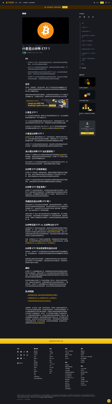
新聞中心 (36, 358)
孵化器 (66, 356)
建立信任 (36, 365)
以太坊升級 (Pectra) (69, 377)
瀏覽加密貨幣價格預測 (69, 372)
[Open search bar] (94, 2)
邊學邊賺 (67, 364)
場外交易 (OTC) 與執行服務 (86, 356)
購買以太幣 (67, 386)
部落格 (35, 367)
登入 (98, 2)
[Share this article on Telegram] (88, 17)
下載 (35, 374)
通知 (35, 373)
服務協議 (36, 362)
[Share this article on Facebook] (84, 17)
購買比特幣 (67, 379)
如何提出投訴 (83, 385)
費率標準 (82, 374)
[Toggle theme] (109, 2)
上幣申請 (67, 352)
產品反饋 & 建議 (84, 372)
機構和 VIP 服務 (68, 354)
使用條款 (35, 323)
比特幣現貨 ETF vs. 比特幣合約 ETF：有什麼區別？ (40, 243)
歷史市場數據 (83, 358)
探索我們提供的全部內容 (55, 341)
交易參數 (82, 379)
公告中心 (36, 354)
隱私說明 (36, 363)
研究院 (51, 371)
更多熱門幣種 (68, 388)
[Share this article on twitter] (80, 17)
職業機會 (36, 352)
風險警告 (42, 323)
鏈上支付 (67, 358)
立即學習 (65, 7)
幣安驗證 (82, 377)
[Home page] (10, 3)
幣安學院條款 (50, 397)
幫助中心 (82, 370)
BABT (51, 369)
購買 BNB (67, 381)
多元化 (47, 128)
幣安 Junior (52, 358)
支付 (50, 354)
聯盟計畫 (82, 351)
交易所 (51, 351)
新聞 (35, 356)
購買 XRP (67, 383)
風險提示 (36, 371)
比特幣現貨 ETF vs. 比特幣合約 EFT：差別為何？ (42, 298)
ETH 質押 (51, 367)
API (81, 375)
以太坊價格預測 (68, 375)
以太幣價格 (67, 370)
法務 (35, 360)
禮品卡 (51, 362)
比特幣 (27, 137)
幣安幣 (82, 354)
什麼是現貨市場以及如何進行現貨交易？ (39, 301)
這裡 (46, 315)
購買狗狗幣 (67, 385)
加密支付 (51, 356)
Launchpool (52, 363)
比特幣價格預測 (68, 374)
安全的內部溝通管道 (38, 378)
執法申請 (82, 383)
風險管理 (57, 128)
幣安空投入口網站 (84, 381)
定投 (50, 365)
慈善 (50, 373)
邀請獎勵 (82, 352)
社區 (35, 369)
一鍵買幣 (51, 352)
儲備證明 (82, 362)
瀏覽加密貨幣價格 (68, 366)
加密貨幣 (61, 154)
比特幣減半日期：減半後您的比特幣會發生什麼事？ (43, 295)
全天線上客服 (83, 368)
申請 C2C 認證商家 (69, 351)
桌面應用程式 (36, 376)
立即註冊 (87, 133)
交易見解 (82, 360)
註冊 (102, 2)
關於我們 (36, 351)
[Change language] (106, 2)
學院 (50, 360)
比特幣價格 (67, 368)
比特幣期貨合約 (53, 230)
